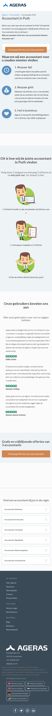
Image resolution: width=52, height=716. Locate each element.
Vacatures (10, 587)
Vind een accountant (38, 688)
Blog (8, 622)
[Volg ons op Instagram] (28, 711)
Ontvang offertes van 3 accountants (26, 49)
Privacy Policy (11, 598)
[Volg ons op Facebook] (16, 711)
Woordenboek (12, 630)
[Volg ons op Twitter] (22, 711)
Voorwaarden (11, 590)
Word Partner (11, 612)
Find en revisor (17, 683)
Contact (9, 594)
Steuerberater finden (19, 693)
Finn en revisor (17, 688)
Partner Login (11, 608)
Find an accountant (18, 698)
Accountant (15, 15)
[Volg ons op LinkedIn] (34, 711)
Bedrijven (10, 626)
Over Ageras (11, 583)
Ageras (5, 15)
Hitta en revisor (36, 683)
